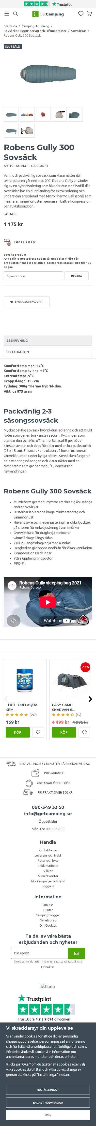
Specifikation (17, 352)
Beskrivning (17, 340)
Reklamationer (48, 865)
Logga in (48, 886)
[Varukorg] (89, 13)
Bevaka (76, 276)
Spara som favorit (28, 301)
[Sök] (15, 14)
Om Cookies (48, 925)
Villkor (48, 871)
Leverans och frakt (48, 855)
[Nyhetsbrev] (76, 953)
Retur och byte (48, 860)
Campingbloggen (48, 915)
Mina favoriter (48, 876)
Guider (48, 910)
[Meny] (6, 13)
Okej (48, 1114)
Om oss (48, 904)
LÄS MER (10, 214)
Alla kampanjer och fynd (48, 881)
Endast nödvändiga (48, 1102)
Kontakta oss (48, 850)
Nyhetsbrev (48, 920)
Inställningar (48, 1089)
